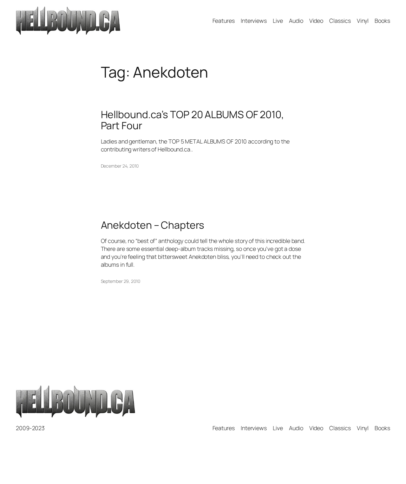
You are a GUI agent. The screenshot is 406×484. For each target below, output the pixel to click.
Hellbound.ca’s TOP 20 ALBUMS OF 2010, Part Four (192, 120)
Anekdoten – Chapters (152, 225)
